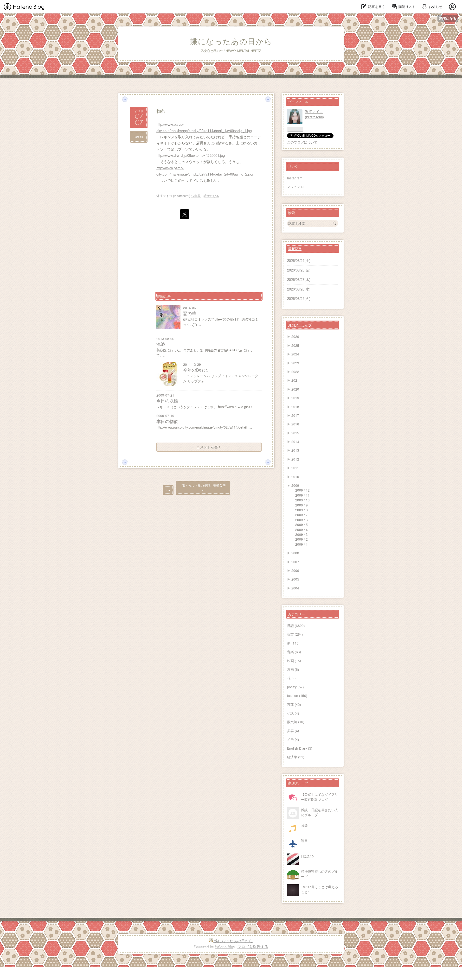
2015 (295, 432)
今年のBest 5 (195, 370)
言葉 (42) (294, 704)
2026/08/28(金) (298, 269)
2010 (295, 476)
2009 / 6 (301, 519)
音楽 (304, 825)
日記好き (307, 855)
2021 (295, 380)
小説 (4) (293, 713)
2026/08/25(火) (298, 298)
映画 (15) (294, 660)
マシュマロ (295, 186)
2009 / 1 (301, 544)
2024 (295, 354)
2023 (295, 362)
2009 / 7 (301, 514)
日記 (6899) (296, 625)
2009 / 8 (301, 509)
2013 (295, 450)
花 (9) (291, 678)
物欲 (161, 110)
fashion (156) (297, 695)
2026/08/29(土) (298, 260)
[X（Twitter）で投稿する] (184, 214)
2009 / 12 (302, 490)
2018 (295, 406)
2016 (295, 424)
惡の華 (189, 313)
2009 (295, 485)
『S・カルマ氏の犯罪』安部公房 (203, 487)
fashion (139, 137)
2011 (295, 467)
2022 (295, 371)
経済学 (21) (295, 756)
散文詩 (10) (295, 721)
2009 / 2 (301, 539)
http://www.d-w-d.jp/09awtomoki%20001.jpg (190, 155)
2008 (295, 552)
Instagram (294, 178)
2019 (295, 397)
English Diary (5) (299, 748)
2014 (295, 441)
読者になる (447, 18)
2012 (295, 459)
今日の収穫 (167, 401)
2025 (295, 345)
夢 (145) (293, 643)
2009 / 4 (301, 529)
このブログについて (302, 142)
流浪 (160, 344)
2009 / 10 (302, 500)
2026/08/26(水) (298, 288)
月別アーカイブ (300, 324)
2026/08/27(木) (298, 279)
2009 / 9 (301, 505)
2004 (295, 588)
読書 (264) (295, 634)
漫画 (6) (293, 669)
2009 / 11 (302, 495)
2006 (295, 570)
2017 (295, 415)
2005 (295, 579)
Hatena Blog (225, 946)
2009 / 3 (301, 534)
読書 (304, 840)
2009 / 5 (301, 524)
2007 (295, 561)
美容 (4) (293, 730)
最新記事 (295, 248)
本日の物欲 (167, 421)
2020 (295, 389)
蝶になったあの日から (231, 41)
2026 (295, 336)
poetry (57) (295, 686)
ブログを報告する (252, 946)
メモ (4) (293, 739)
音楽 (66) (294, 651)
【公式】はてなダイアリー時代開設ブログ (319, 797)
